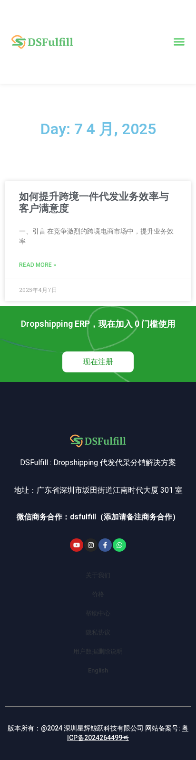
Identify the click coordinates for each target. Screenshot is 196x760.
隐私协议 (98, 632)
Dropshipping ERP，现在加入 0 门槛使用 (98, 324)
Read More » (37, 265)
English (98, 670)
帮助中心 (98, 613)
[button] (179, 42)
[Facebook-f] (105, 545)
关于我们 (98, 575)
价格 (98, 594)
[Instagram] (91, 545)
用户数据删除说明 (98, 651)
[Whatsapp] (119, 545)
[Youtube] (76, 545)
